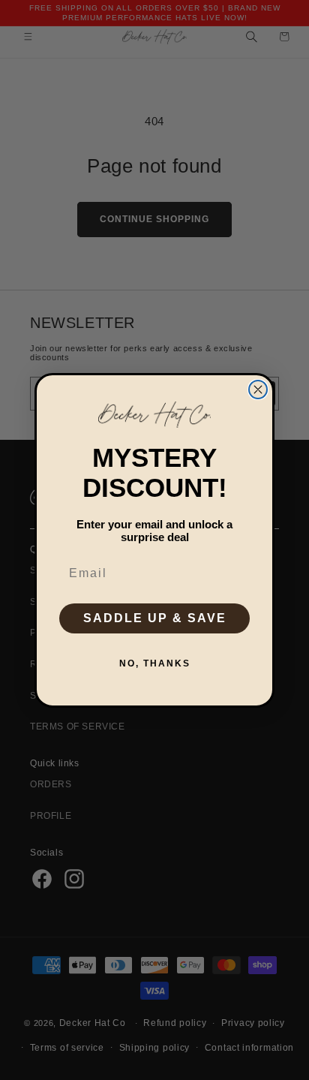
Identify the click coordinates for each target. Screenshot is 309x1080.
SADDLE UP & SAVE (154, 618)
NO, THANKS (154, 663)
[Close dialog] (258, 390)
